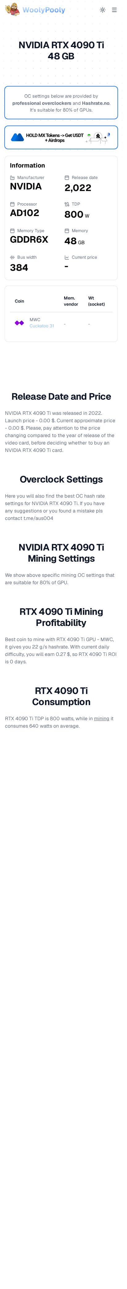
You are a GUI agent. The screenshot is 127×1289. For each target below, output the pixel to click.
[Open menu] (114, 10)
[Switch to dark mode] (103, 10)
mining (101, 718)
